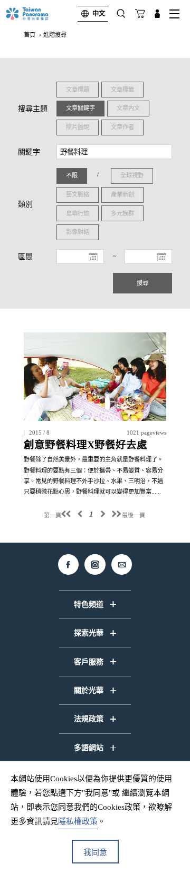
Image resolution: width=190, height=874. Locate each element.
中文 (98, 13)
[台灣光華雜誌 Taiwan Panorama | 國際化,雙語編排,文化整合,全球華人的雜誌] (36, 14)
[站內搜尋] (121, 13)
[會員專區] (157, 13)
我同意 (95, 852)
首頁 (29, 35)
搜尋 (142, 283)
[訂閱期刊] (140, 13)
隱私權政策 (78, 821)
